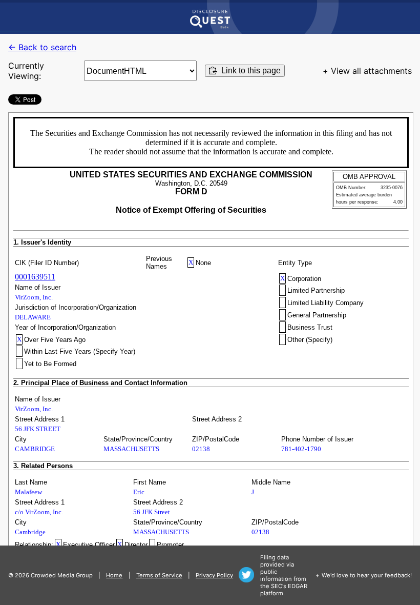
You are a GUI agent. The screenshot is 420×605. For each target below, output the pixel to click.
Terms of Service (159, 575)
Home (114, 575)
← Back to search (42, 47)
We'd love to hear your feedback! (367, 575)
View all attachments (371, 71)
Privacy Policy (214, 575)
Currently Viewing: (26, 70)
